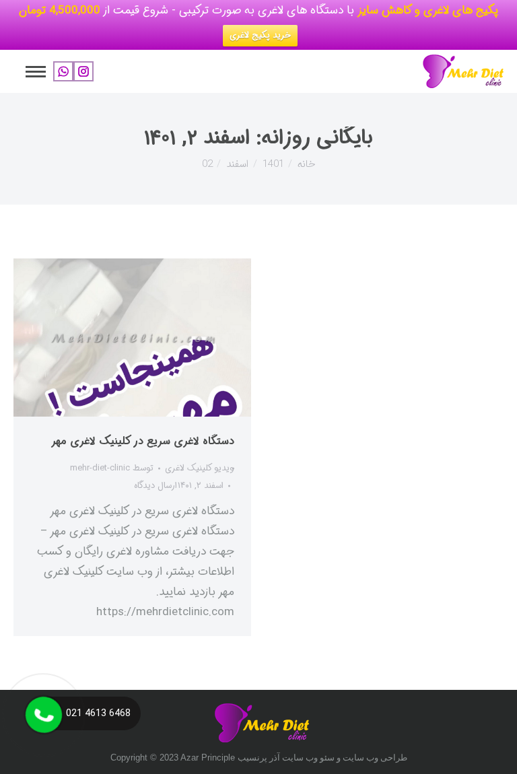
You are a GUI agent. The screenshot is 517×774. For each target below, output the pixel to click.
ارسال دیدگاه (155, 486)
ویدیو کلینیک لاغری (199, 468)
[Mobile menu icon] (35, 72)
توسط (111, 468)
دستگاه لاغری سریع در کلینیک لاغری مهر (142, 441)
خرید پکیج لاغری (260, 35)
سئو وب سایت (308, 757)
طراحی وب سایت (375, 757)
